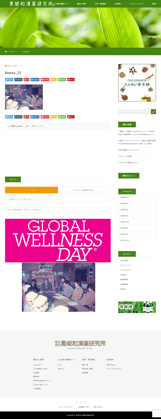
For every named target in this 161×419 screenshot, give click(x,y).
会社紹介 (123, 275)
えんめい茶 (37, 365)
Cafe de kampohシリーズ (42, 380)
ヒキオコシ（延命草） (125, 156)
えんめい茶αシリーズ (40, 385)
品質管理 (85, 373)
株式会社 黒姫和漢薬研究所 (85, 415)
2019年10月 (124, 222)
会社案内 (118, 4)
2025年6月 (124, 203)
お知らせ (61, 369)
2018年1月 (124, 234)
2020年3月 (124, 216)
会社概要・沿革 (83, 407)
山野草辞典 (124, 284)
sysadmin (19, 126)
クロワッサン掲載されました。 (128, 162)
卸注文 (154, 4)
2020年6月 (124, 210)
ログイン (27, 210)
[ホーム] (6, 49)
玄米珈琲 (36, 373)
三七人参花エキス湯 (40, 369)
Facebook (76, 402)
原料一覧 (85, 365)
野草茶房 (36, 376)
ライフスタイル (125, 270)
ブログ (60, 365)
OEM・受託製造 (100, 4)
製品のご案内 (81, 4)
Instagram (80, 402)
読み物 (122, 289)
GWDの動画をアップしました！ (129, 150)
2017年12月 (124, 240)
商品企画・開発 (87, 369)
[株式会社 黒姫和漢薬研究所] (80, 348)
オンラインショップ (136, 4)
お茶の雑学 (124, 260)
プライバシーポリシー (114, 369)
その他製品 (37, 388)
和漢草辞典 (124, 279)
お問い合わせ (110, 365)
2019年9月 (124, 228)
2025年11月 (124, 197)
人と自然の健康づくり (66, 359)
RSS (85, 402)
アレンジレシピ (125, 265)
